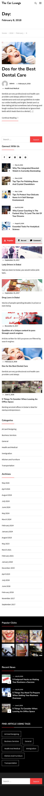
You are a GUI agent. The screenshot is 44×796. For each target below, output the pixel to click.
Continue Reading (9, 118)
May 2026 (5, 483)
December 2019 (8, 568)
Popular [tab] (10, 240)
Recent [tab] (23, 240)
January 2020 (7, 562)
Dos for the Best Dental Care (19, 72)
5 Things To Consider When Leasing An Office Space (24, 710)
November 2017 (8, 598)
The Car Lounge (11, 3)
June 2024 (6, 507)
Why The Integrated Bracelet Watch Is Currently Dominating (26, 169)
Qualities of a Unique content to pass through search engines (18, 332)
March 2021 (6, 549)
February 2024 (8, 525)
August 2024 (7, 495)
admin (12, 84)
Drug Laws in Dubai (11, 297)
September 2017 (8, 604)
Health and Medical (12, 88)
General (5, 441)
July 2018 (6, 580)
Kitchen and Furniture (11, 459)
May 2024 (5, 513)
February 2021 (8, 556)
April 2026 (6, 489)
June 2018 (6, 586)
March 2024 (6, 519)
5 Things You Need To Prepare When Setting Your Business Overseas (26, 695)
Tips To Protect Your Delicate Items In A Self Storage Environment (25, 197)
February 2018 (8, 592)
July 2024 (6, 501)
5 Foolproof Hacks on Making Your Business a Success (25, 680)
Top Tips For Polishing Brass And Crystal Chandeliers (25, 182)
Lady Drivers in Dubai (11, 264)
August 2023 (7, 537)
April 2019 (6, 574)
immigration (7, 453)
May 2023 (5, 543)
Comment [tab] (37, 240)
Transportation (8, 465)
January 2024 (7, 531)
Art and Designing (9, 429)
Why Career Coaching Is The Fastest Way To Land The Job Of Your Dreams (27, 213)
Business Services (9, 435)
